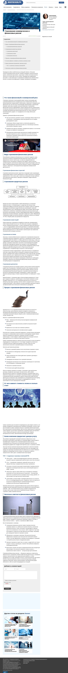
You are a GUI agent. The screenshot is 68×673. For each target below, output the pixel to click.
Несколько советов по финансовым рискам (16, 68)
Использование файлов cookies (29, 660)
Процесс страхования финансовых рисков (15, 58)
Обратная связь (26, 661)
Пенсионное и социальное (37, 7)
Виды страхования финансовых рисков (15, 44)
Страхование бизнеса (11, 9)
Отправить (7, 588)
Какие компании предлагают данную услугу (16, 63)
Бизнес (45, 7)
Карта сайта (25, 663)
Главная (4, 9)
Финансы (51, 7)
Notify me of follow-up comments (10, 580)
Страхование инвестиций (12, 51)
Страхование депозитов (12, 55)
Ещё (60, 7)
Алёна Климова (52, 15)
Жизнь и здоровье (25, 7)
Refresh (7, 583)
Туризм (56, 7)
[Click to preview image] (21, 22)
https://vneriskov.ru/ (10, 668)
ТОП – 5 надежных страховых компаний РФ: (16, 65)
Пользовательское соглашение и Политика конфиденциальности (35, 659)
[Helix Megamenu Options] (65, 7)
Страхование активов (11, 53)
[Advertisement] (21, 88)
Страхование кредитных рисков (13, 49)
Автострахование (7, 7)
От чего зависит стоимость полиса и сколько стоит (17, 60)
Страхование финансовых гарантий (14, 46)
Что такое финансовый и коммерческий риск (16, 41)
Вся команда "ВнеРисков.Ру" (48, 29)
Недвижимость (16, 7)
